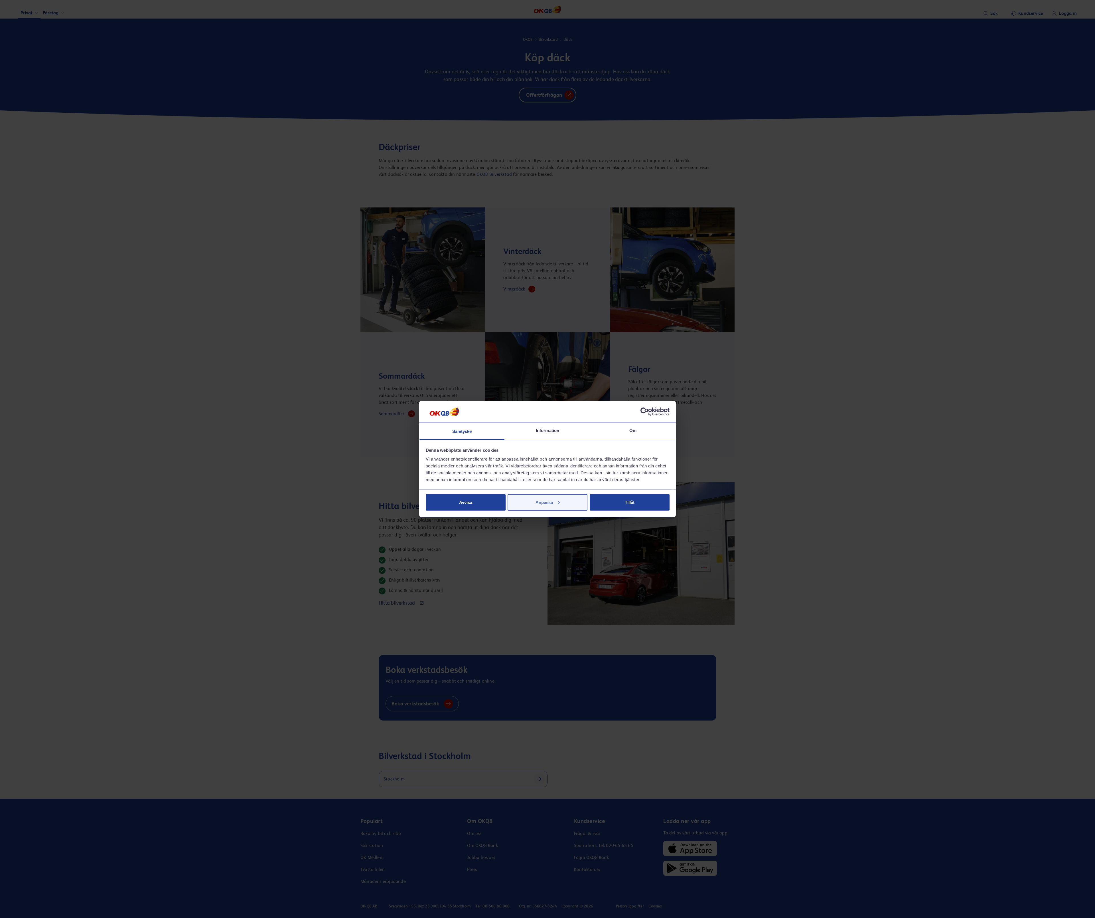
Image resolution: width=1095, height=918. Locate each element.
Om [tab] (632, 430)
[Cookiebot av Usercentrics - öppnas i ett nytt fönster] (645, 411)
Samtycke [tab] (462, 431)
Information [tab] (547, 430)
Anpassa (544, 502)
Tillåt (629, 502)
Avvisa (465, 502)
